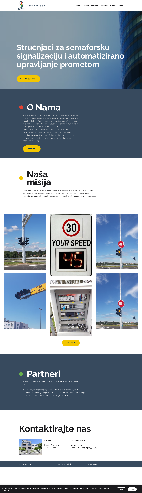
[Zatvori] (139, 489)
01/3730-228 (80, 445)
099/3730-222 (95, 448)
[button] (78, 5)
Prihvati (132, 489)
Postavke (121, 489)
